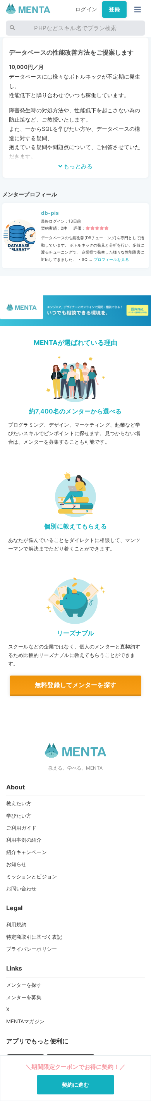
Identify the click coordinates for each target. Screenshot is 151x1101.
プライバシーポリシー (31, 949)
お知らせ (16, 864)
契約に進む (75, 1084)
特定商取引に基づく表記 (34, 937)
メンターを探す (24, 985)
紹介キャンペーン (26, 852)
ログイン (86, 9)
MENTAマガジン (25, 1021)
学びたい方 (19, 816)
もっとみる (77, 166)
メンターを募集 (24, 997)
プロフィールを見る (110, 259)
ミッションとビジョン (31, 876)
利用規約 (16, 924)
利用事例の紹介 (24, 840)
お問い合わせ (21, 888)
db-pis (50, 213)
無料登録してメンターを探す (75, 685)
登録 (114, 9)
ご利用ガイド (21, 828)
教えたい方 (19, 803)
